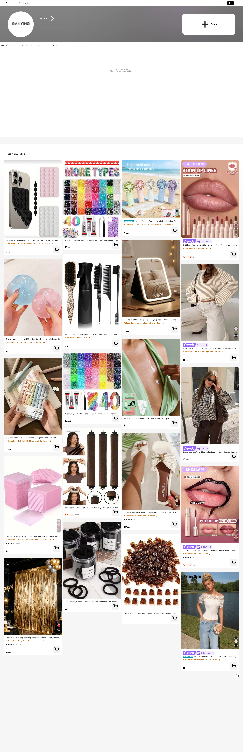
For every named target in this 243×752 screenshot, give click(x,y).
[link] (21, 24)
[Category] (11, 3)
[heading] (106, 18)
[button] (6, 3)
